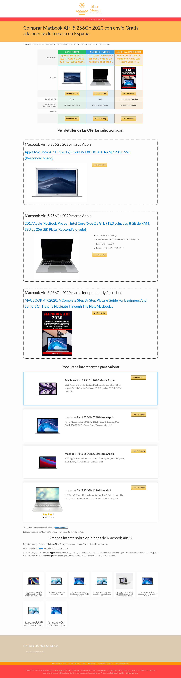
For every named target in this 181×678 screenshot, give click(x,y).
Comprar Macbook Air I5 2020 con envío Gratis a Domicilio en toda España (56, 623)
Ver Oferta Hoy (72, 93)
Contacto (135, 673)
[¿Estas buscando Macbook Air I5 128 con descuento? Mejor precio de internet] (124, 581)
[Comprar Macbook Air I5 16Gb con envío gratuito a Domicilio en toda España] (33, 581)
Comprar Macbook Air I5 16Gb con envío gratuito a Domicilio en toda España (33, 594)
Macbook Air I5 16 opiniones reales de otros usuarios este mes (102, 594)
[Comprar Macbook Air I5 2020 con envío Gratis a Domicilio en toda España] (56, 610)
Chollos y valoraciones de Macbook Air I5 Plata (56, 593)
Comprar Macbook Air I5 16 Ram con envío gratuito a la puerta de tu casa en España (33, 623)
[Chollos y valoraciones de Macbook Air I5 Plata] (56, 581)
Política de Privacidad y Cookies (120, 673)
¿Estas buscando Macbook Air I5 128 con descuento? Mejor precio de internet (124, 594)
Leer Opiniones (138, 378)
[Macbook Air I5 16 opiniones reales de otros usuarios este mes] (102, 581)
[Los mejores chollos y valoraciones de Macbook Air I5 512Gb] (147, 581)
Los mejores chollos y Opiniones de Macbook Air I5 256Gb (79, 594)
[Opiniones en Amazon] (48, 514)
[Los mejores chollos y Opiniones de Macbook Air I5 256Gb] (79, 581)
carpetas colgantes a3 (35, 651)
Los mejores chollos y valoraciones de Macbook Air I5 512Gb (147, 594)
